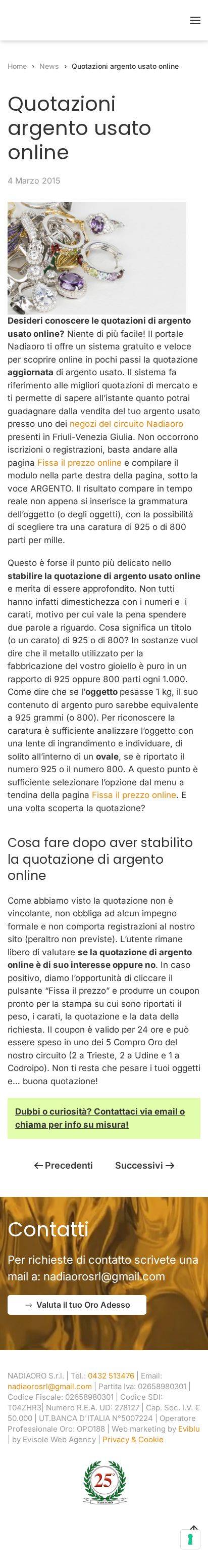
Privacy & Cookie (133, 1439)
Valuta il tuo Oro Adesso (83, 1305)
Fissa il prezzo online (79, 463)
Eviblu (189, 1429)
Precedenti (69, 1165)
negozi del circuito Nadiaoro (126, 424)
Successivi (139, 1165)
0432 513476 (111, 1376)
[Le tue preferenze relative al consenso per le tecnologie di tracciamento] (190, 1539)
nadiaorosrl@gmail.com (104, 1276)
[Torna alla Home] (71, 20)
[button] (195, 20)
